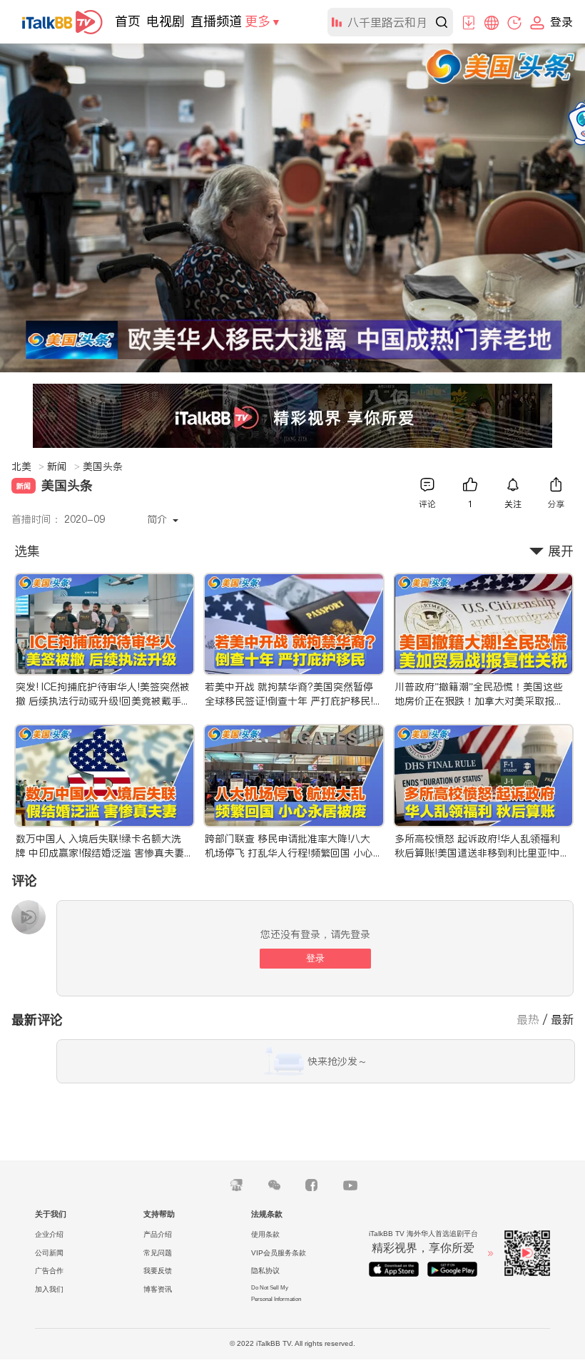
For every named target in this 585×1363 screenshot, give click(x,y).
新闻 (63, 466)
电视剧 (165, 21)
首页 (128, 21)
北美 (27, 466)
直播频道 (216, 21)
